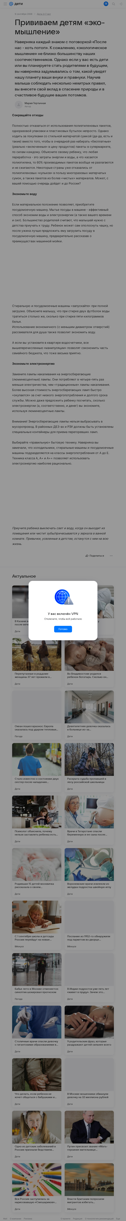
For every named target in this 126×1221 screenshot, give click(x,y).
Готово (63, 629)
